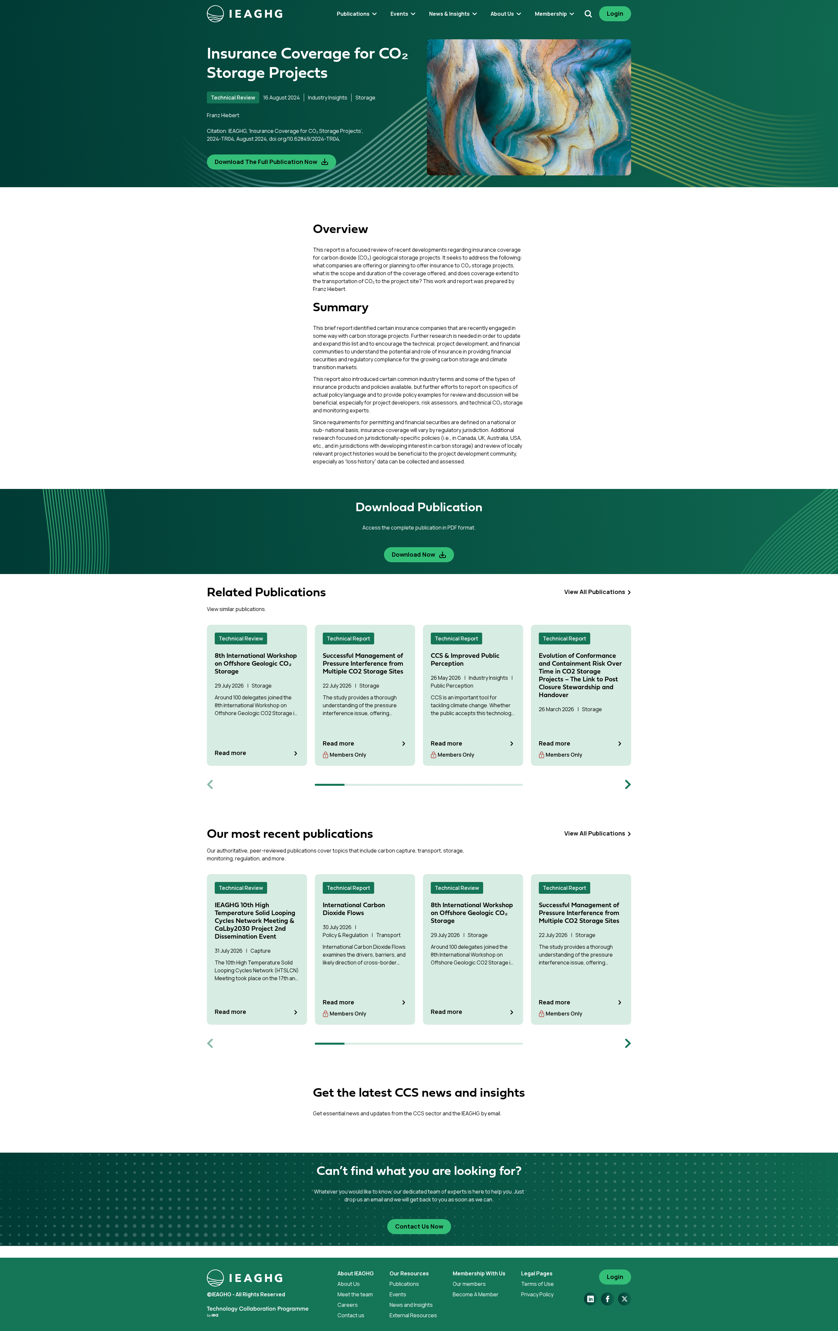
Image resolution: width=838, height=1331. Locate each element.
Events (398, 1294)
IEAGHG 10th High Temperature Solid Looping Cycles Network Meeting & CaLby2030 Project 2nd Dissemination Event (255, 921)
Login (615, 13)
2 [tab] (359, 785)
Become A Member (476, 1294)
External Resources (413, 1315)
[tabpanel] (257, 695)
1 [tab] (330, 785)
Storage (365, 97)
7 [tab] (508, 785)
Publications (404, 1283)
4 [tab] (419, 785)
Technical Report (348, 638)
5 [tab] (449, 785)
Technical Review (233, 97)
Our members (469, 1283)
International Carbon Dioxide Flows (354, 909)
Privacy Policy (537, 1294)
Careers (347, 1304)
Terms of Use (537, 1283)
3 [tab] (389, 785)
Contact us (350, 1315)
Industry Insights (327, 97)
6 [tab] (478, 785)
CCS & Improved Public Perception (465, 660)
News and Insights (411, 1304)
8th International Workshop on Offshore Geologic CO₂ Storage (256, 664)
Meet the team (355, 1294)
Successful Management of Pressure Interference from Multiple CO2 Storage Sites (363, 664)
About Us (348, 1283)
